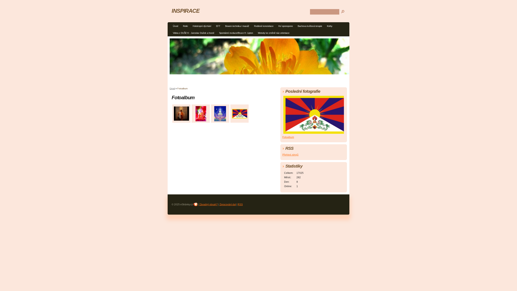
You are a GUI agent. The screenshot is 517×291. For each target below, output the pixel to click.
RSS (240, 204)
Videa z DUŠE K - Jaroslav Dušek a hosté (193, 33)
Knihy (329, 26)
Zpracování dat (228, 204)
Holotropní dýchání (202, 26)
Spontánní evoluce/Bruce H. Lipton (236, 33)
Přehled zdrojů (290, 154)
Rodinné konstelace (263, 26)
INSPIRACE (186, 11)
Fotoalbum (288, 137)
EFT (218, 26)
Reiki (185, 26)
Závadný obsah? (208, 204)
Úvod (175, 26)
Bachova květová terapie (310, 26)
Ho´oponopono (285, 26)
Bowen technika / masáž (237, 26)
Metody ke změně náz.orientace (273, 33)
